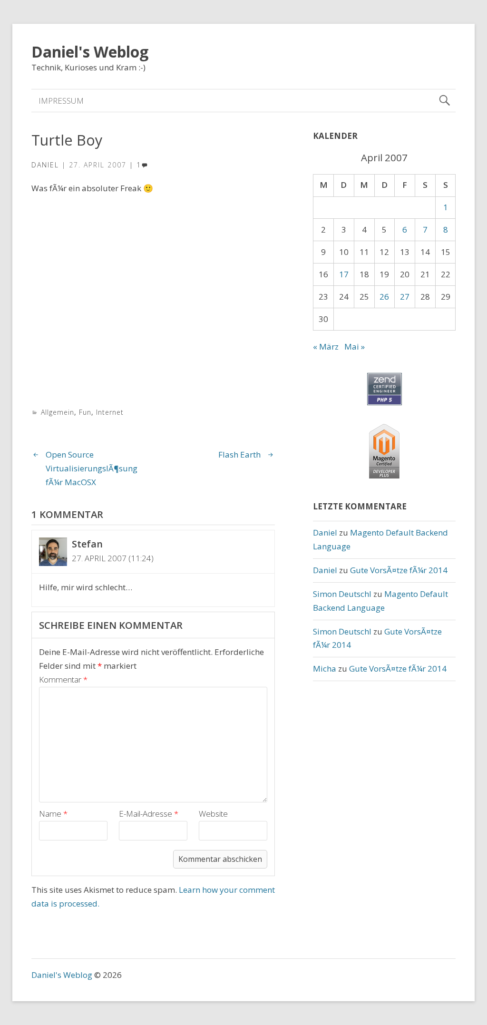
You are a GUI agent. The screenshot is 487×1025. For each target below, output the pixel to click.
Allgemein (57, 412)
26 (384, 296)
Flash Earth (239, 454)
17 (344, 274)
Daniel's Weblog (89, 51)
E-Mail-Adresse (148, 813)
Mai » (354, 346)
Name (53, 813)
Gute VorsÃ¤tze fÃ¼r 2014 (399, 570)
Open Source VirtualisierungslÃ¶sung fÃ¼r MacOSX (91, 468)
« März (326, 346)
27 (404, 296)
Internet (110, 412)
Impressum (61, 100)
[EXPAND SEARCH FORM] (444, 100)
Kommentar (63, 679)
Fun (85, 412)
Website (213, 813)
